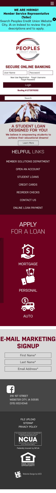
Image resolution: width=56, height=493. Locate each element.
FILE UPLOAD (28, 419)
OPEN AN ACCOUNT (28, 169)
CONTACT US (28, 200)
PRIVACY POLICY (28, 426)
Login (28, 85)
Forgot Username (38, 77)
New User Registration (20, 77)
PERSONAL (28, 290)
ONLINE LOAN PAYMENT (28, 207)
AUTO (28, 316)
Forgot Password (28, 80)
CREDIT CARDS (28, 184)
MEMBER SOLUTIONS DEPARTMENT (28, 161)
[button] (54, 19)
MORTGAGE (28, 264)
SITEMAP (28, 423)
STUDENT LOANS (28, 176)
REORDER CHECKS (28, 192)
